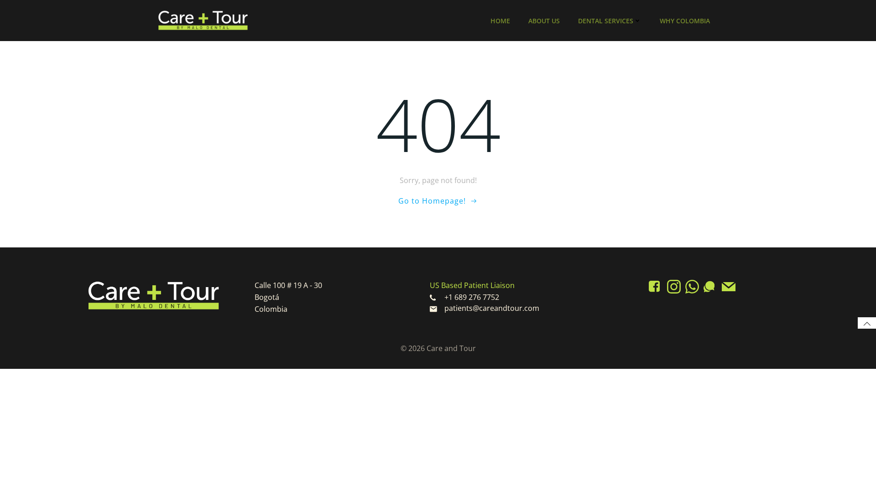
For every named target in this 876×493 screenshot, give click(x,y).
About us (544, 20)
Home (500, 20)
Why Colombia (685, 20)
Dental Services (605, 20)
